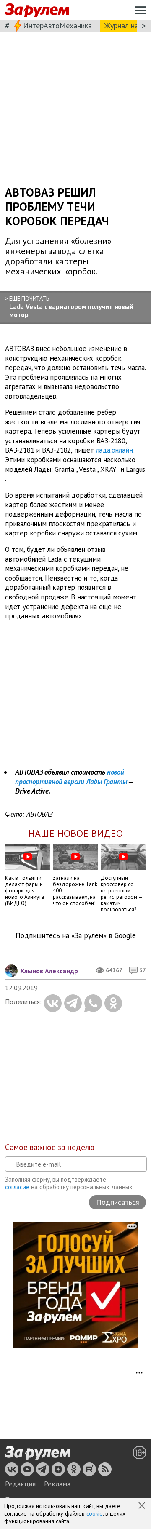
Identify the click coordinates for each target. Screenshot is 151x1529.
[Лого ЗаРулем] (37, 10)
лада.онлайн (114, 450)
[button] (142, 1506)
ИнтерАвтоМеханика (57, 25)
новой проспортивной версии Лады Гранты (71, 776)
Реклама (57, 1484)
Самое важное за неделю (49, 1147)
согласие (17, 1187)
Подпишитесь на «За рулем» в (76, 936)
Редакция (20, 1484)
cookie (94, 1513)
